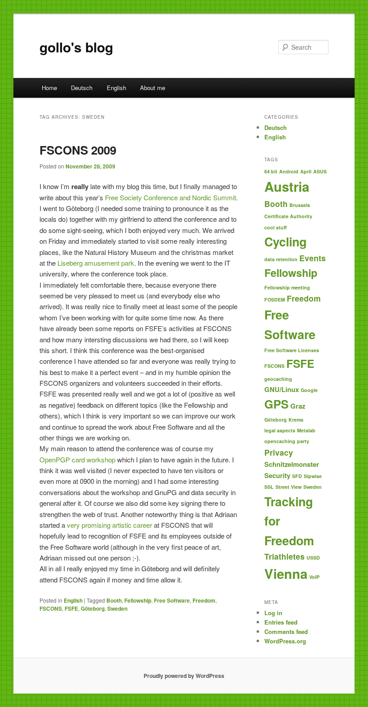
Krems (296, 419)
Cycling (285, 241)
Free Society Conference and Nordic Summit (170, 197)
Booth (114, 600)
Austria (286, 186)
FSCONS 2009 (77, 150)
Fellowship (137, 600)
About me (152, 87)
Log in (273, 612)
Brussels (299, 205)
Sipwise (313, 476)
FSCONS (50, 608)
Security (277, 475)
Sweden (117, 608)
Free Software (172, 600)
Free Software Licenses (291, 350)
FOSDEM (274, 299)
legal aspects (279, 430)
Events (312, 257)
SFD (297, 476)
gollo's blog (76, 46)
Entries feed (281, 622)
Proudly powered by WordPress (184, 676)
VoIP (314, 576)
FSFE (71, 608)
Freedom (204, 600)
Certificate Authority (288, 216)
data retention (281, 259)
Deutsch (81, 87)
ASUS (320, 171)
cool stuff (275, 227)
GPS (276, 404)
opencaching (279, 441)
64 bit (270, 171)
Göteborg (93, 608)
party (303, 441)
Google (309, 390)
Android (288, 171)
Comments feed (286, 631)
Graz (297, 406)
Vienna (285, 573)
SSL (269, 486)
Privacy (278, 452)
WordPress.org (285, 641)
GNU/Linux (281, 389)
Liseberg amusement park (95, 262)
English (116, 87)
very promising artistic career (109, 525)
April (305, 171)
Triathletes (284, 556)
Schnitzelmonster (291, 464)
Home (49, 87)
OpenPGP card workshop (77, 459)
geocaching (278, 378)
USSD (313, 557)
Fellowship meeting (287, 287)
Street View (289, 486)
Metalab (306, 430)
